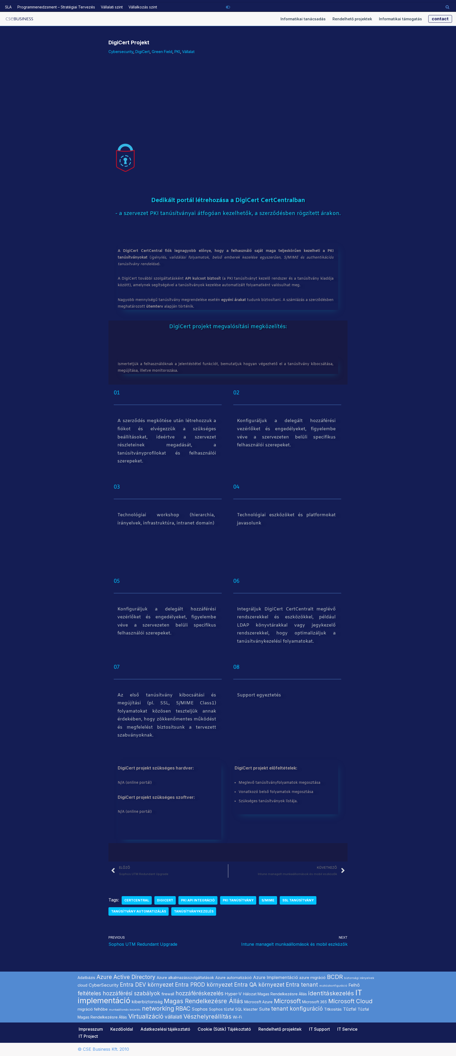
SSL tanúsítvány (298, 900)
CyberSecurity (103, 985)
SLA (8, 7)
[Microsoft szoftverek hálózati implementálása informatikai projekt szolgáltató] (19, 19)
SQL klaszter (246, 1009)
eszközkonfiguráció (333, 985)
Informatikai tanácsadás (303, 19)
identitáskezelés (331, 993)
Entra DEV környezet (147, 984)
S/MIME (268, 900)
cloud (82, 985)
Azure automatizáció (233, 977)
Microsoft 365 (314, 1002)
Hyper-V (233, 993)
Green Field (162, 51)
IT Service (347, 1029)
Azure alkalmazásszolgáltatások (185, 977)
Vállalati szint (112, 7)
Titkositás (333, 1009)
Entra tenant (302, 984)
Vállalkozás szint (143, 7)
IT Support (319, 1029)
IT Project (88, 1036)
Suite (264, 1009)
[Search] (447, 7)
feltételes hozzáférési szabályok (119, 993)
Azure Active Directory (126, 977)
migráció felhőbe (93, 1009)
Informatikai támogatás (400, 19)
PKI (177, 51)
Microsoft (287, 1001)
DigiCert (142, 51)
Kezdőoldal (121, 1029)
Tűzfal (349, 1009)
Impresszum (91, 1029)
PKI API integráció (198, 900)
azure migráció (312, 977)
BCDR (335, 976)
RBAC (183, 1008)
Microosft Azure (258, 1002)
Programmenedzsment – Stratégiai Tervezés (56, 7)
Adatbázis (86, 977)
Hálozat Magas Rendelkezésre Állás (275, 994)
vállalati (173, 1017)
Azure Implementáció (275, 977)
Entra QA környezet (259, 984)
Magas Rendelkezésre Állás (203, 1001)
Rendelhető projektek (352, 19)
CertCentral (136, 900)
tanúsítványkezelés (193, 911)
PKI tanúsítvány (238, 900)
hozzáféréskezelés (199, 993)
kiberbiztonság (147, 1001)
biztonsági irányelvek (359, 978)
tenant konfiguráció (297, 1008)
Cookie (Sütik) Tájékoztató (224, 1029)
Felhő (354, 985)
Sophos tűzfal (221, 1009)
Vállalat (188, 51)
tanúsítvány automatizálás (138, 911)
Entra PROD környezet (204, 984)
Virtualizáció (145, 1016)
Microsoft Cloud (350, 1001)
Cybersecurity (120, 51)
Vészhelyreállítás (207, 1016)
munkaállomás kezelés (125, 1009)
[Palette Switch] (228, 7)
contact (440, 18)
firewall (168, 994)
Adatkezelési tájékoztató (165, 1029)
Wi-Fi (237, 1017)
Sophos (200, 1009)
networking (158, 1008)
